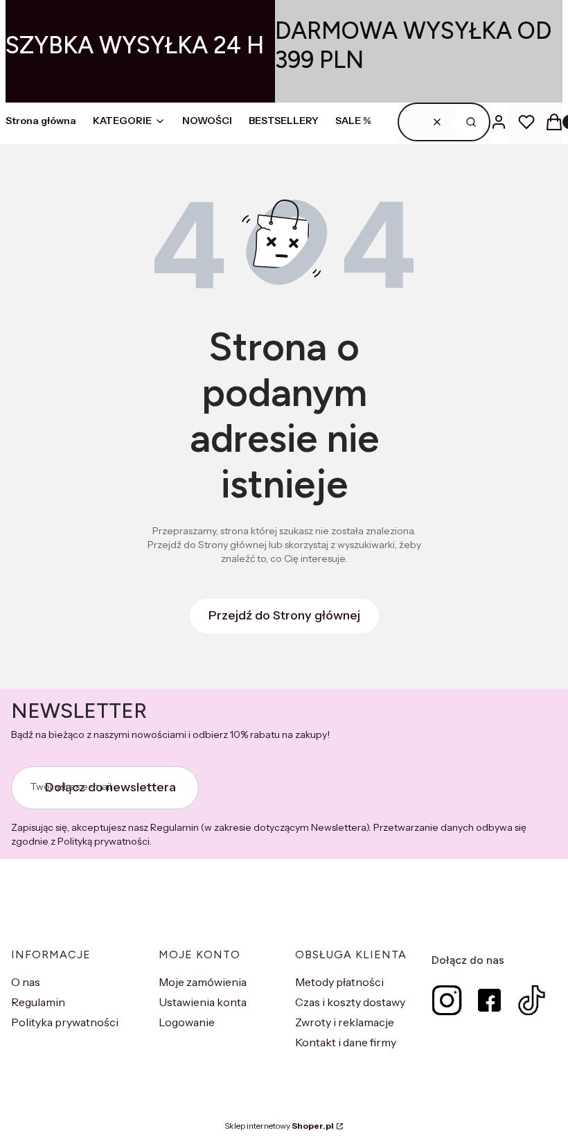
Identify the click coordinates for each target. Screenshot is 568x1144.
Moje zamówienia (203, 982)
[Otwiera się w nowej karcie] (447, 1000)
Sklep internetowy (279, 1125)
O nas (25, 982)
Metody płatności (339, 982)
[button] (470, 122)
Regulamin (38, 1002)
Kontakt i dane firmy (345, 1042)
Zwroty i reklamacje (344, 1022)
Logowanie (187, 1022)
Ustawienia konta (203, 1002)
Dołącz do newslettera (110, 787)
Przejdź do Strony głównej (284, 615)
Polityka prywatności (64, 1022)
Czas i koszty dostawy (350, 1002)
